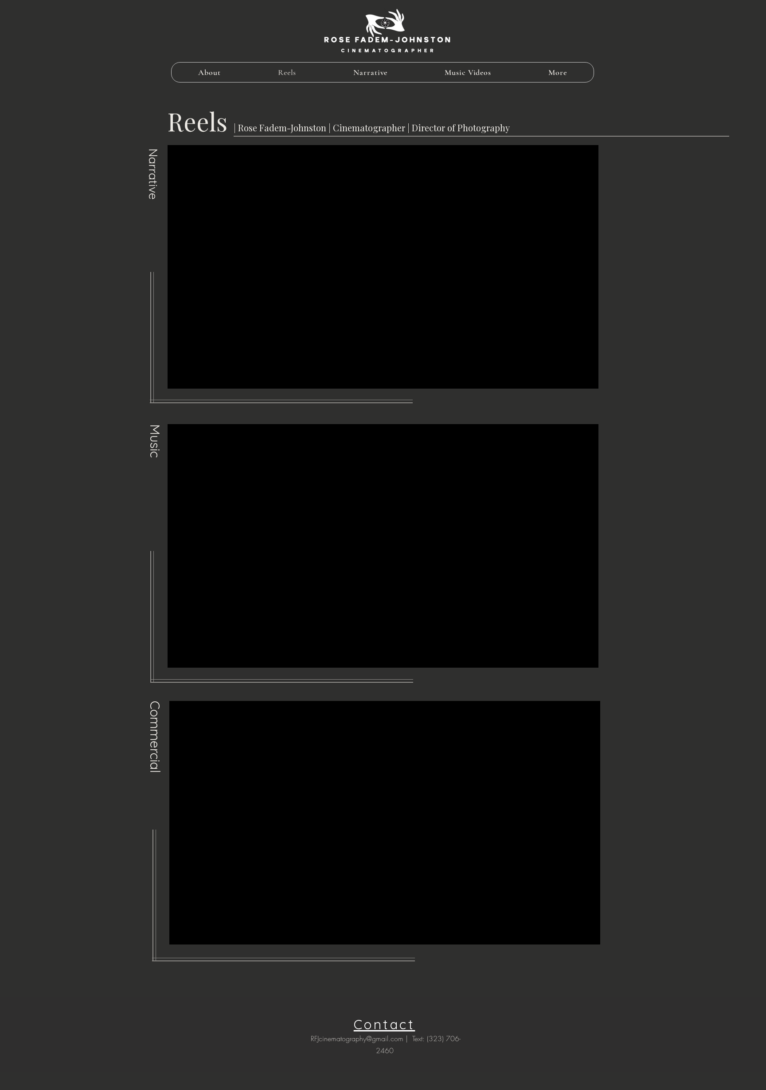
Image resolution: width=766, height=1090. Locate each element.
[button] (558, 72)
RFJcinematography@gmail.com (357, 1038)
